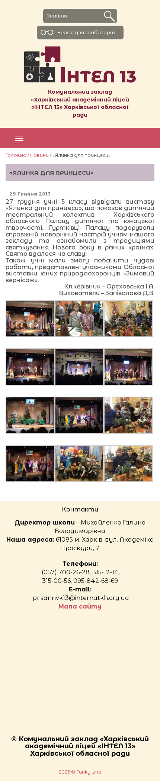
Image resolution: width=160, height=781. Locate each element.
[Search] (109, 16)
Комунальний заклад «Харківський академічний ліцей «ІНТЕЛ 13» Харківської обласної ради (80, 103)
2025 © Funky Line (80, 772)
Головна (16, 155)
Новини (39, 155)
